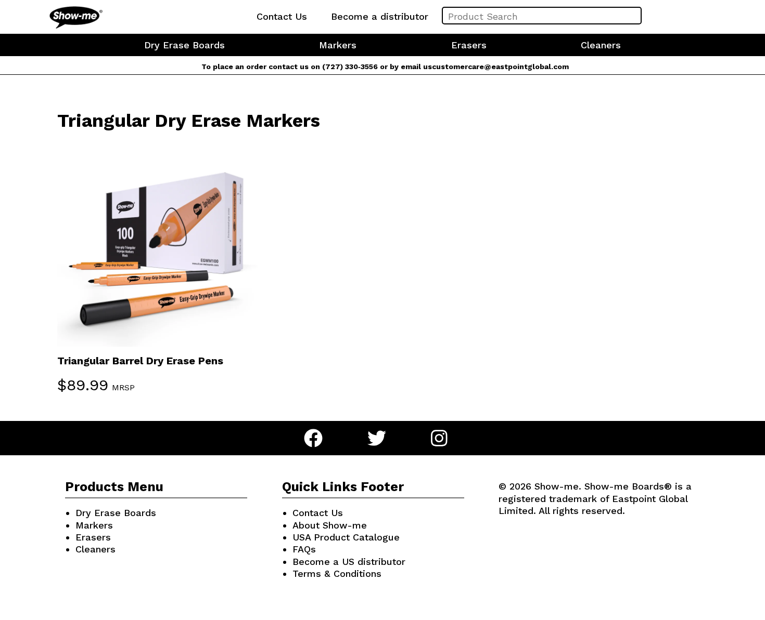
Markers (337, 44)
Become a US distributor (348, 561)
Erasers (469, 44)
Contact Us (282, 16)
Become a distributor (379, 16)
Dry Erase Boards (184, 44)
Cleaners (601, 44)
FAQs (304, 549)
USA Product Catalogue (346, 537)
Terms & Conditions (336, 573)
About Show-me (329, 525)
